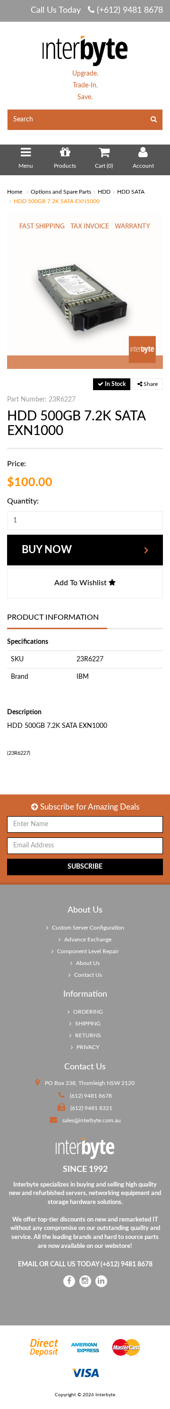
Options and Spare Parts (61, 192)
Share (150, 384)
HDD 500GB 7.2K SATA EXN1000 (57, 201)
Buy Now (47, 550)
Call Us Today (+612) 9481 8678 (97, 10)
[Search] (154, 119)
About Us (87, 963)
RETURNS (87, 1035)
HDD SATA (130, 192)
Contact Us (87, 975)
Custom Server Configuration (87, 928)
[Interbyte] (85, 50)
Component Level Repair (87, 951)
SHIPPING (87, 1023)
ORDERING (87, 1012)
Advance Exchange (87, 939)
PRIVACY (87, 1047)
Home (14, 192)
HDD (104, 192)
